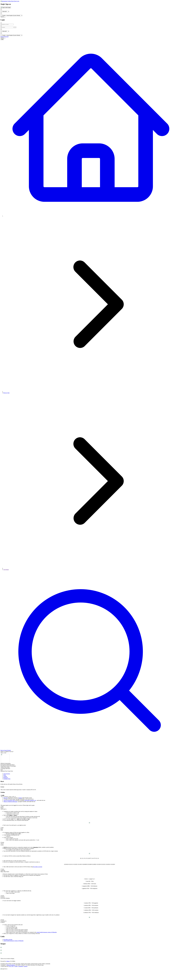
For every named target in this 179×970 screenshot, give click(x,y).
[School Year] (1, 9)
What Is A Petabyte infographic (10, 801)
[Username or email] (1, 23)
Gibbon (8, 961)
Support (25, 966)
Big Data (6, 797)
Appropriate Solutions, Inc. (30, 800)
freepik (20, 797)
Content (5, 776)
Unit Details (6, 569)
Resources (5, 777)
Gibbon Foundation (10, 965)
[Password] (1, 26)
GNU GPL (11, 966)
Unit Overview (6, 773)
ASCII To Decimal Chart (9, 800)
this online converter (37, 866)
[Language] (1, 13)
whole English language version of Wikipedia (46, 932)
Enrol (4, 775)
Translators (20, 966)
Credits (15, 966)
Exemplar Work (6, 778)
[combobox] (1, 11)
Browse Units (6, 392)
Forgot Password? (5, 36)
